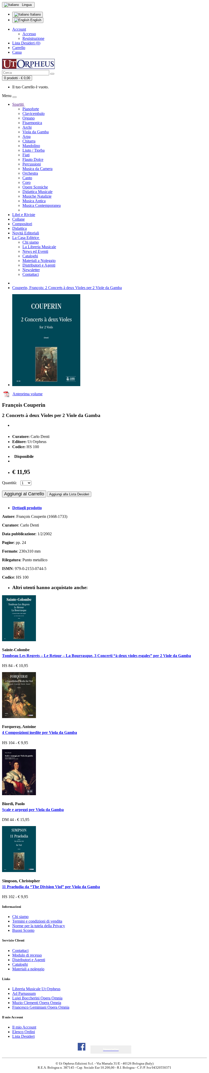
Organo (28, 118)
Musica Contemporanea (41, 205)
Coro (26, 182)
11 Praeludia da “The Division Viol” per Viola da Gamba (51, 887)
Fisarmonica (32, 123)
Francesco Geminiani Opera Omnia (40, 1007)
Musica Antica (34, 201)
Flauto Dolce (32, 159)
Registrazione (33, 38)
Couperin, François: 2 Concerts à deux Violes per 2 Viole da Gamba (67, 287)
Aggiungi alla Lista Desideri (69, 494)
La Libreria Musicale (39, 247)
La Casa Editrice (26, 237)
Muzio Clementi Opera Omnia (36, 1002)
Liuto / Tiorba (33, 150)
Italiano (35, 14)
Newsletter (31, 270)
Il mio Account (24, 1027)
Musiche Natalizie (36, 196)
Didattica (19, 228)
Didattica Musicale (37, 191)
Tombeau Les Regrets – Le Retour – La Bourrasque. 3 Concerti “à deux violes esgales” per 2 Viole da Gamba (96, 655)
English (35, 20)
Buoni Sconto (23, 930)
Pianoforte (30, 109)
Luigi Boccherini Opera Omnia (37, 998)
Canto (27, 178)
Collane (18, 219)
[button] (111, 1049)
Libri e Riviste (23, 214)
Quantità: (9, 483)
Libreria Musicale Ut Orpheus (36, 989)
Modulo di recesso (27, 955)
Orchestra (30, 173)
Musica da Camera (37, 168)
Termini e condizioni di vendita (37, 921)
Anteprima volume (27, 394)
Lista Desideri (23, 1036)
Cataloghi (30, 256)
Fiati (26, 155)
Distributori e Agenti (38, 265)
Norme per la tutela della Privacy (38, 926)
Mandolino (31, 146)
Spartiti (18, 104)
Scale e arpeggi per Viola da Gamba (33, 809)
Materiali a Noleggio (39, 260)
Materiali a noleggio (28, 969)
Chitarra (28, 141)
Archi (27, 127)
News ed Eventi (35, 251)
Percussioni (31, 164)
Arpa (26, 136)
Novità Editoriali (25, 233)
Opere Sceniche (35, 187)
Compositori (22, 224)
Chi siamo (30, 242)
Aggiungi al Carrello (24, 493)
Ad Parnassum (24, 993)
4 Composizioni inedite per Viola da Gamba (39, 732)
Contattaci (30, 274)
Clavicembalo (33, 113)
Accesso (29, 34)
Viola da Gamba (35, 132)
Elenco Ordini (23, 1032)
